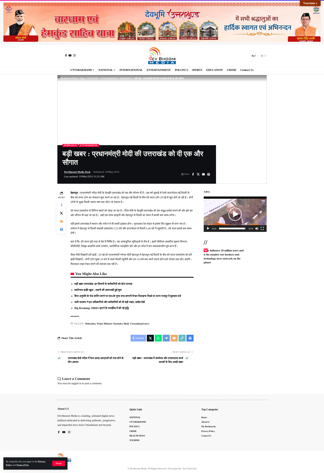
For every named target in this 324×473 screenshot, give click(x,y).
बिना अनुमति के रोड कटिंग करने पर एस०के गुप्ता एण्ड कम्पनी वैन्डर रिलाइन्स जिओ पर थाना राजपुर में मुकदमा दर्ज (127, 296)
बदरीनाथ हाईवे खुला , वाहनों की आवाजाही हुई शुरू (98, 289)
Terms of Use (22, 465)
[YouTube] (70, 55)
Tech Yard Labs (190, 468)
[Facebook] (66, 55)
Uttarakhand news (139, 323)
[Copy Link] (182, 338)
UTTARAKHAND (89, 145)
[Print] (208, 174)
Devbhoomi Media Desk (77, 172)
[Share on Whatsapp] (158, 338)
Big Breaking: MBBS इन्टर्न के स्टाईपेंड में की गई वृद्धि (101, 308)
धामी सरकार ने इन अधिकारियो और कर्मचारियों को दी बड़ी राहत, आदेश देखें (109, 302)
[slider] (232, 228)
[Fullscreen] (262, 228)
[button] (58, 463)
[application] (235, 214)
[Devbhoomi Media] (162, 55)
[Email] (203, 174)
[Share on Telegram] (166, 338)
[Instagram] (74, 55)
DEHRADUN (70, 145)
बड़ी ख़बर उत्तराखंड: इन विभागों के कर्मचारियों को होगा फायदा (103, 283)
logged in (76, 383)
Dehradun (90, 323)
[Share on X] (198, 174)
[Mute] (257, 228)
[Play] (208, 228)
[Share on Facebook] (193, 174)
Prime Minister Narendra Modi (113, 323)
